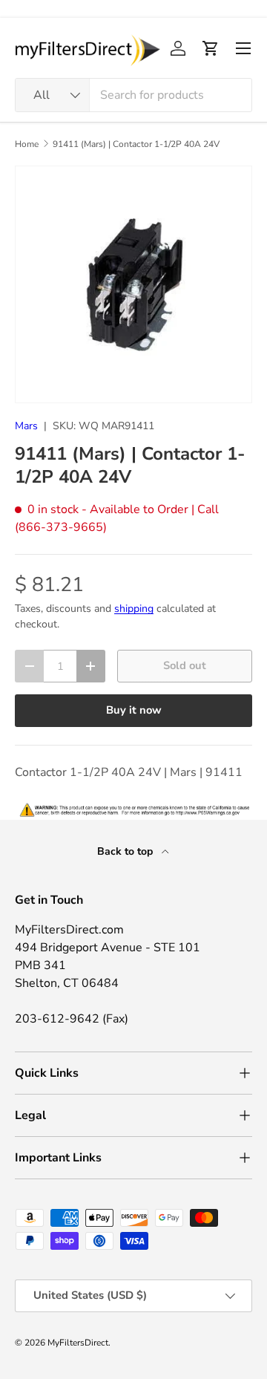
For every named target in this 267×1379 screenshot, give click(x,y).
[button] (210, 48)
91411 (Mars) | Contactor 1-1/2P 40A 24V (136, 144)
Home (27, 144)
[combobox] (133, 95)
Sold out (184, 665)
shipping (134, 609)
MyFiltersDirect (77, 1343)
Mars (26, 426)
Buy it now (134, 709)
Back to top (126, 851)
